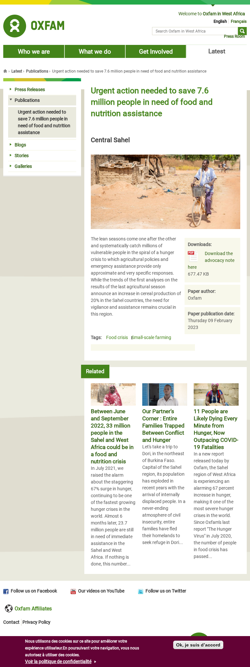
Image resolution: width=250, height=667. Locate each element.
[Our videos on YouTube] (74, 590)
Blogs (20, 144)
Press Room (234, 36)
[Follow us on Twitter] (142, 590)
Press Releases (30, 89)
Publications (37, 71)
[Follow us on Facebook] (7, 590)
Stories (22, 155)
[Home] (33, 27)
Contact (11, 622)
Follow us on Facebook (34, 590)
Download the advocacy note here (211, 260)
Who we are (34, 51)
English (220, 21)
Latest (216, 51)
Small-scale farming (151, 337)
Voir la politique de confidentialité (58, 661)
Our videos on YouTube (101, 590)
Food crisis (117, 337)
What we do (95, 51)
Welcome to (211, 13)
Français (239, 21)
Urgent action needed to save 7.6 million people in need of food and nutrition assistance (44, 122)
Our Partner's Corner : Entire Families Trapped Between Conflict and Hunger (163, 425)
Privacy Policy (36, 622)
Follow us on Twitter (166, 590)
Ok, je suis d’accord (198, 644)
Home (5, 71)
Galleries (23, 166)
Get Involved (156, 51)
